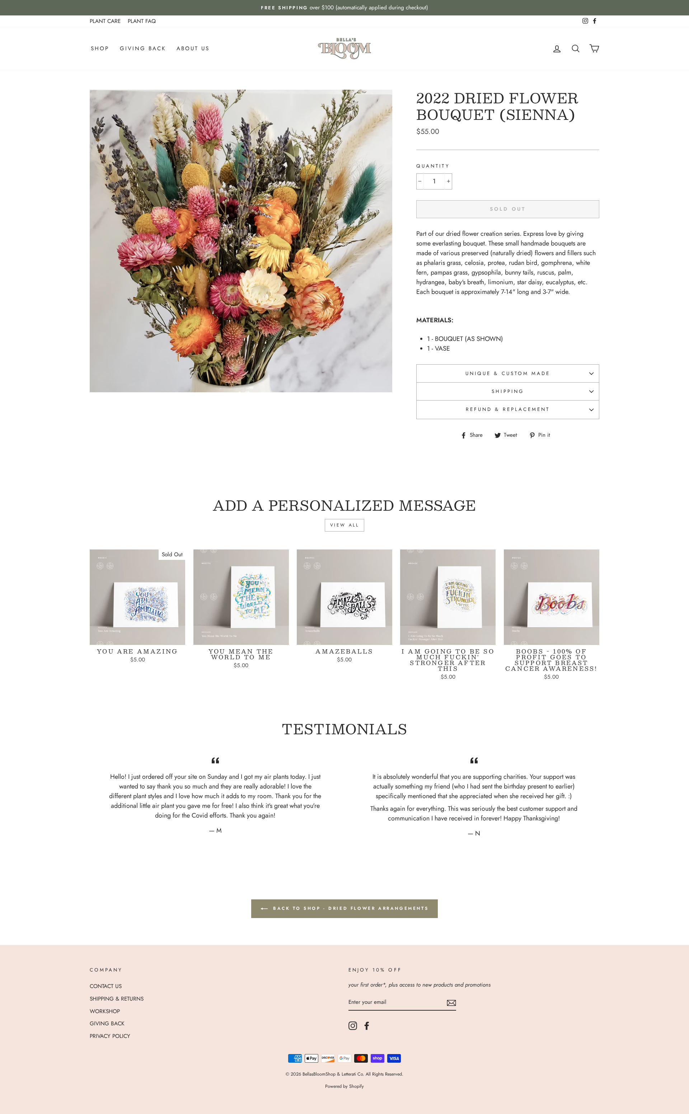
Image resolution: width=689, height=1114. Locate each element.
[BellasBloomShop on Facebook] (366, 1025)
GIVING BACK (143, 48)
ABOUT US (193, 48)
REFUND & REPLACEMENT (508, 409)
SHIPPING (508, 391)
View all (344, 525)
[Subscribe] (451, 1002)
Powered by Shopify (344, 1086)
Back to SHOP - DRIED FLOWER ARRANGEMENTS (350, 908)
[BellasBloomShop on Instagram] (352, 1025)
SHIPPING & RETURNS (117, 999)
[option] (344, 8)
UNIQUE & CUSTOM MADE (507, 373)
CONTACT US (106, 986)
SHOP (100, 48)
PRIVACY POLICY (110, 1036)
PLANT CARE (105, 21)
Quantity (433, 166)
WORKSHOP (105, 1011)
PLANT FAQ (142, 21)
